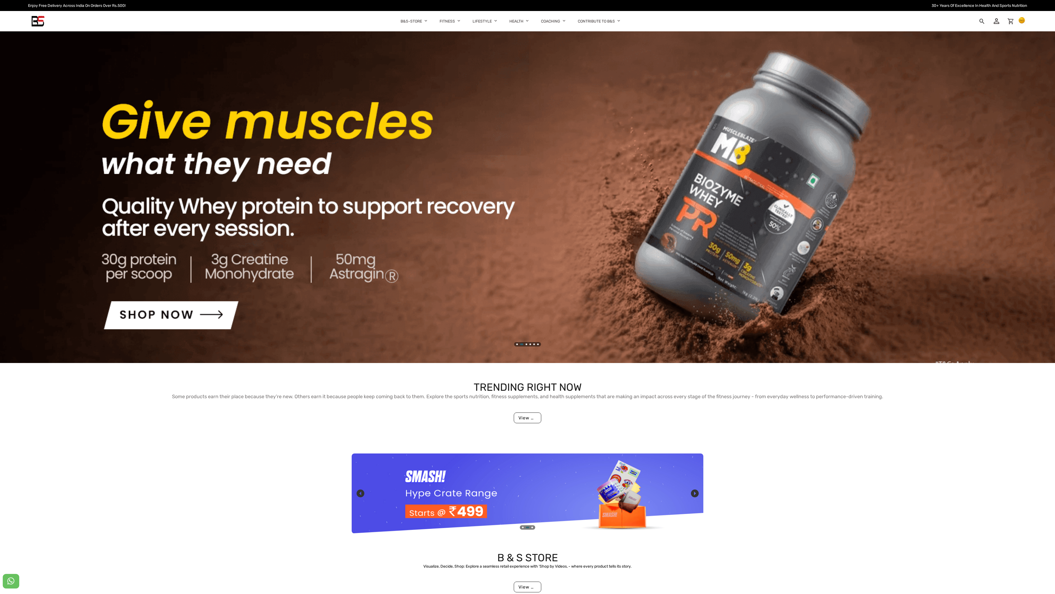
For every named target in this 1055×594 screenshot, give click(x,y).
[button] (426, 20)
